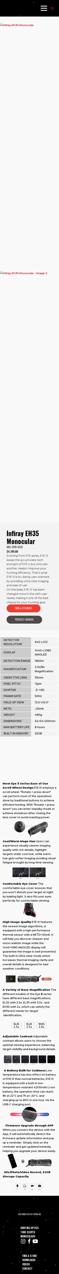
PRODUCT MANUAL (24, 619)
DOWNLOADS (29, 1260)
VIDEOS (26, 1264)
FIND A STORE (29, 1256)
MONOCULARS (27, 1236)
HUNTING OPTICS (29, 1228)
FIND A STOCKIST (23, 608)
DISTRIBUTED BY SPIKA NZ (29, 1214)
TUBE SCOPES (27, 1232)
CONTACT (27, 1269)
